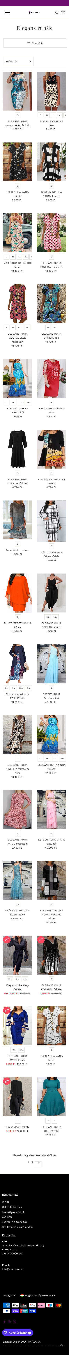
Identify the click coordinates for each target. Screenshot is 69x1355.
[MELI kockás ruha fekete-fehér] (51, 521)
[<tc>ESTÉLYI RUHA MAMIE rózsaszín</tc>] (51, 809)
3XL (21, 402)
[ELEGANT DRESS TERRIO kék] (17, 378)
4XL (28, 402)
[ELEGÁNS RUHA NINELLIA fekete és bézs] (17, 734)
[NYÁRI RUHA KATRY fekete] (17, 161)
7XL (27, 328)
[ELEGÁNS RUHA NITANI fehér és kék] (17, 91)
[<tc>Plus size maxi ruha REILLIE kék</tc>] (17, 663)
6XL (20, 328)
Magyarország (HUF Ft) (39, 1295)
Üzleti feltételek (12, 1206)
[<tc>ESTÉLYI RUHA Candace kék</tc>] (51, 663)
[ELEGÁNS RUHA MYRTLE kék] (17, 1025)
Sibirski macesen (13, 1345)
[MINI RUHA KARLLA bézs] (51, 91)
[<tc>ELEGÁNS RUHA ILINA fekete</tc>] (51, 449)
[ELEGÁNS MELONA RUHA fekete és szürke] (51, 880)
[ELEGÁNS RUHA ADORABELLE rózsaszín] (17, 303)
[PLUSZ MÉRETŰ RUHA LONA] (17, 593)
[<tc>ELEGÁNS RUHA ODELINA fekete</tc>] (51, 593)
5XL (25, 979)
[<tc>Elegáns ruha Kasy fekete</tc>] (17, 955)
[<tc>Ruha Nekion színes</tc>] (17, 519)
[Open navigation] (10, 12)
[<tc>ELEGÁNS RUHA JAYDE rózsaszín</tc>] (17, 809)
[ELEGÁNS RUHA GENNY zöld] (51, 1096)
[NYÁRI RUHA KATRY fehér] (51, 1025)
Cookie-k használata (14, 1221)
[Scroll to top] (61, 1347)
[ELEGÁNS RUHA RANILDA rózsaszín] (51, 232)
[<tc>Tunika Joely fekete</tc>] (17, 1096)
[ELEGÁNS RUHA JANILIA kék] (51, 303)
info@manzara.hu (12, 1269)
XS (48, 328)
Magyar (8, 1295)
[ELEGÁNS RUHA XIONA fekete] (51, 734)
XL (60, 115)
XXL (13, 402)
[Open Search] (57, 12)
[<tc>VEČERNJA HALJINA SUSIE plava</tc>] (17, 880)
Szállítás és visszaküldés (17, 1226)
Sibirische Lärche (36, 1345)
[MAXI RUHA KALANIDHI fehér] (17, 232)
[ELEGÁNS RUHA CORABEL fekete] (51, 955)
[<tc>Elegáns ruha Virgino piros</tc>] (51, 378)
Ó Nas (5, 1201)
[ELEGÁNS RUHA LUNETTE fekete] (17, 449)
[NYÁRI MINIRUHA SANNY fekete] (51, 161)
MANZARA (34, 1341)
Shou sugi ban (56, 1345)
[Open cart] (63, 12)
